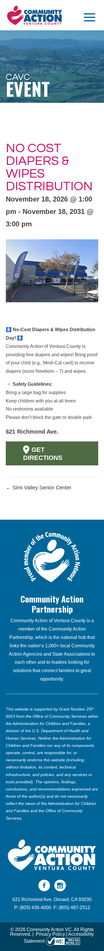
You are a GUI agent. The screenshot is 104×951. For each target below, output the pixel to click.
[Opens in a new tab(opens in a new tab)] (63, 941)
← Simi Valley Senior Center (38, 488)
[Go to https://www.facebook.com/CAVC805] (44, 885)
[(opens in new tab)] (52, 556)
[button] (88, 17)
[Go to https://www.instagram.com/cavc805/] (60, 885)
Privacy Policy (50, 934)
